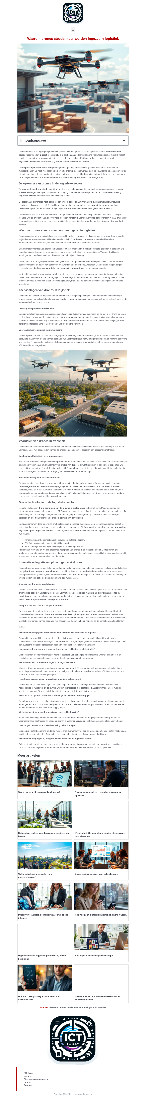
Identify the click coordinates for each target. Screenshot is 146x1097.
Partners (28, 1085)
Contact (28, 1082)
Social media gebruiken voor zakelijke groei (96, 874)
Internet (44, 1007)
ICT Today (29, 1073)
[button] (73, 29)
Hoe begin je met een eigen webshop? (94, 955)
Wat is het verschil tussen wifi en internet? (39, 792)
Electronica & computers (36, 1079)
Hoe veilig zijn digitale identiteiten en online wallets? (101, 915)
